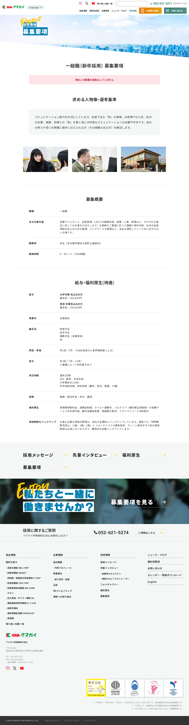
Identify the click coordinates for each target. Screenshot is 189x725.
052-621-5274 (113, 532)
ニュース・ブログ (119, 11)
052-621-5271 (170, 3)
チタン (10, 593)
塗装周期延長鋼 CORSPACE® (21, 613)
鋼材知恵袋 (94, 11)
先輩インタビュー (109, 567)
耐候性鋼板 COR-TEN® (18, 583)
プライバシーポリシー (72, 720)
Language (34, 7)
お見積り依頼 (152, 10)
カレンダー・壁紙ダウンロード (165, 575)
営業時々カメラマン (111, 573)
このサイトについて (51, 720)
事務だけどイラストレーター (115, 578)
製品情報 (83, 11)
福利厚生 (105, 590)
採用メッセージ (108, 562)
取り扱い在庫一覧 (105, 4)
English (152, 582)
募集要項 (105, 596)
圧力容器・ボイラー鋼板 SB (20, 598)
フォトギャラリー (109, 584)
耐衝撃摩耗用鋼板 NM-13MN (21, 588)
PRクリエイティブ (62, 590)
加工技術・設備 (62, 579)
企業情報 (105, 11)
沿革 (55, 585)
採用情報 (133, 11)
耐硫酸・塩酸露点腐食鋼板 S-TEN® (24, 578)
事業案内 (57, 573)
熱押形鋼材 (12, 608)
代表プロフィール (63, 567)
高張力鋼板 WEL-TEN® (18, 567)
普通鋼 (10, 618)
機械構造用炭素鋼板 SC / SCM (21, 603)
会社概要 (57, 562)
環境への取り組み (62, 596)
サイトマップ (91, 720)
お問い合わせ (177, 10)
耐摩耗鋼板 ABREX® (17, 572)
